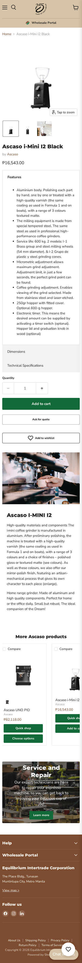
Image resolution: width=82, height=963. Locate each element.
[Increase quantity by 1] (42, 388)
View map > (10, 890)
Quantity (8, 378)
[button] (10, 128)
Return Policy (27, 945)
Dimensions (16, 351)
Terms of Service (52, 945)
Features (14, 177)
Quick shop (23, 728)
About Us (14, 940)
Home (6, 34)
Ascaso (12, 154)
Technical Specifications (25, 365)
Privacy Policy (60, 940)
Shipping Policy (35, 940)
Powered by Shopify (41, 955)
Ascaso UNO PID (17, 710)
